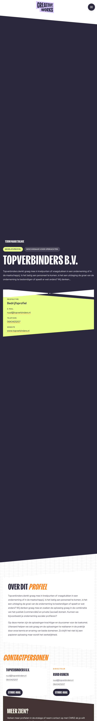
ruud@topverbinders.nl (19, 312)
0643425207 (13, 321)
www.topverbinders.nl (18, 330)
